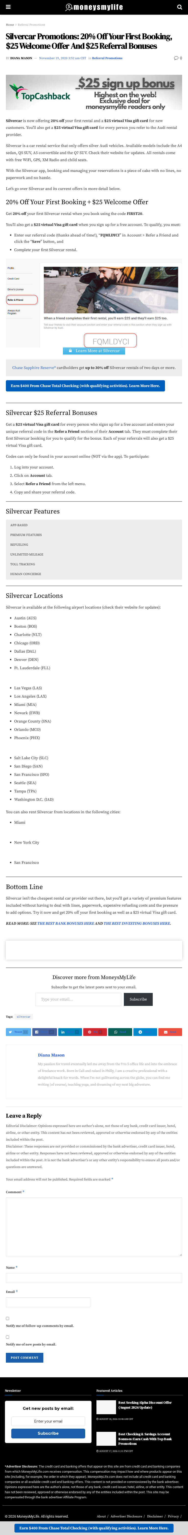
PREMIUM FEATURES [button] (26, 535)
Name (12, 1267)
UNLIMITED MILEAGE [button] (26, 554)
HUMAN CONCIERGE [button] (25, 574)
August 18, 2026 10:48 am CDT (116, 1419)
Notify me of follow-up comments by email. (40, 1326)
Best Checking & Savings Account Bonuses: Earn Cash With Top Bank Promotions (145, 1439)
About (101, 1516)
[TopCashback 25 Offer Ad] (94, 91)
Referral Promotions (31, 25)
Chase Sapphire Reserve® (34, 367)
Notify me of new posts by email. (31, 1344)
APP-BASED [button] (18, 525)
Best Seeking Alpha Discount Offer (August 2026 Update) (145, 1405)
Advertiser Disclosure (126, 1516)
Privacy (173, 1516)
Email (12, 1291)
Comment (15, 1192)
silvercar (24, 1017)
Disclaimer (155, 1516)
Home (10, 25)
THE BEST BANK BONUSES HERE (65, 923)
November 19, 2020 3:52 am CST (62, 58)
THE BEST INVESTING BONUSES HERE (137, 923)
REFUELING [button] (19, 545)
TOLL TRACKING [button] (22, 564)
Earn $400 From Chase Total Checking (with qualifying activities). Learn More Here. (85, 385)
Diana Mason (21, 58)
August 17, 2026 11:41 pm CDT (116, 1451)
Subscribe (138, 999)
